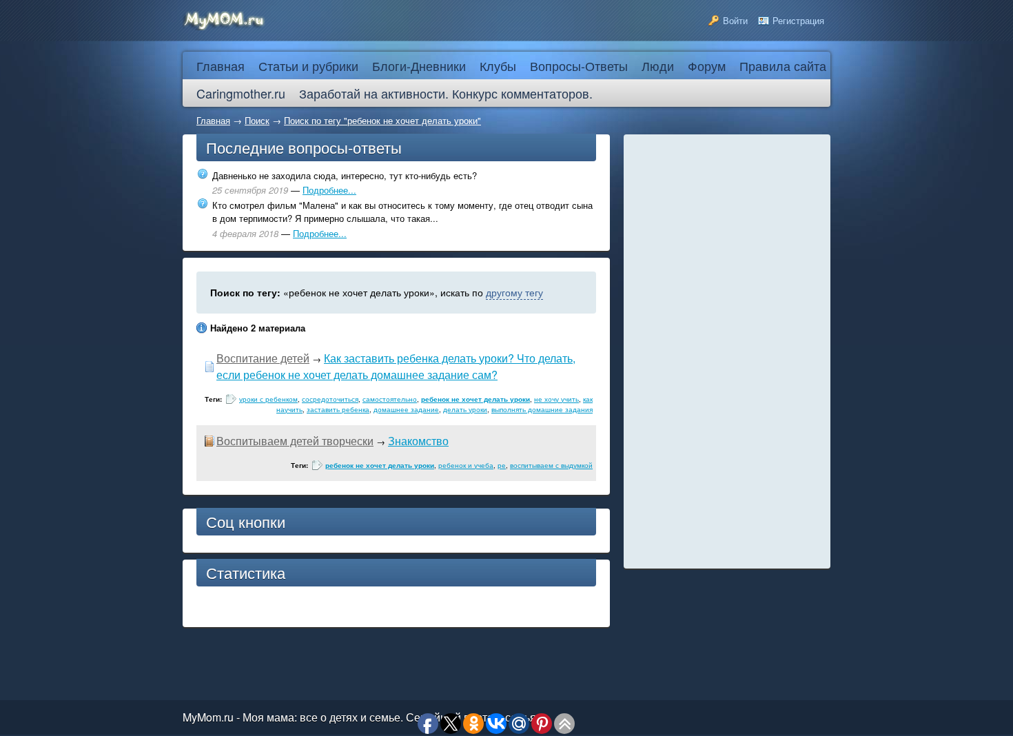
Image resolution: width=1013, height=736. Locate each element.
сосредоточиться (330, 399)
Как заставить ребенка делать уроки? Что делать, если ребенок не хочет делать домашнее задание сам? (395, 366)
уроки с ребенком (268, 399)
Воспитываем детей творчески (295, 441)
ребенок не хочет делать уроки (475, 399)
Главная (213, 120)
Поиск (257, 120)
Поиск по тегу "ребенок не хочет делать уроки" (382, 120)
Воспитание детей (262, 358)
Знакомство (418, 441)
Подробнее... (329, 189)
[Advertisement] (727, 351)
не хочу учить (556, 399)
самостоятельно (389, 399)
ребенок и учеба (465, 465)
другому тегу (514, 292)
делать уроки (465, 409)
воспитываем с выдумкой (551, 465)
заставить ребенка (338, 409)
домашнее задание (406, 409)
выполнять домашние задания (542, 409)
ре (502, 465)
